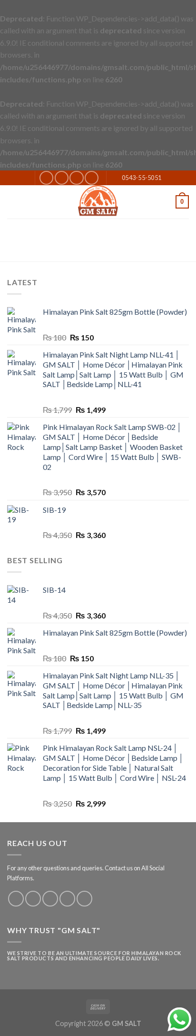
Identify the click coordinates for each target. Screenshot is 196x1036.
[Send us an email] (76, 178)
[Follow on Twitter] (50, 898)
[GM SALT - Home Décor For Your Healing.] (98, 202)
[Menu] (13, 201)
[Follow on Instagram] (62, 178)
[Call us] (91, 178)
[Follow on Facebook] (46, 178)
